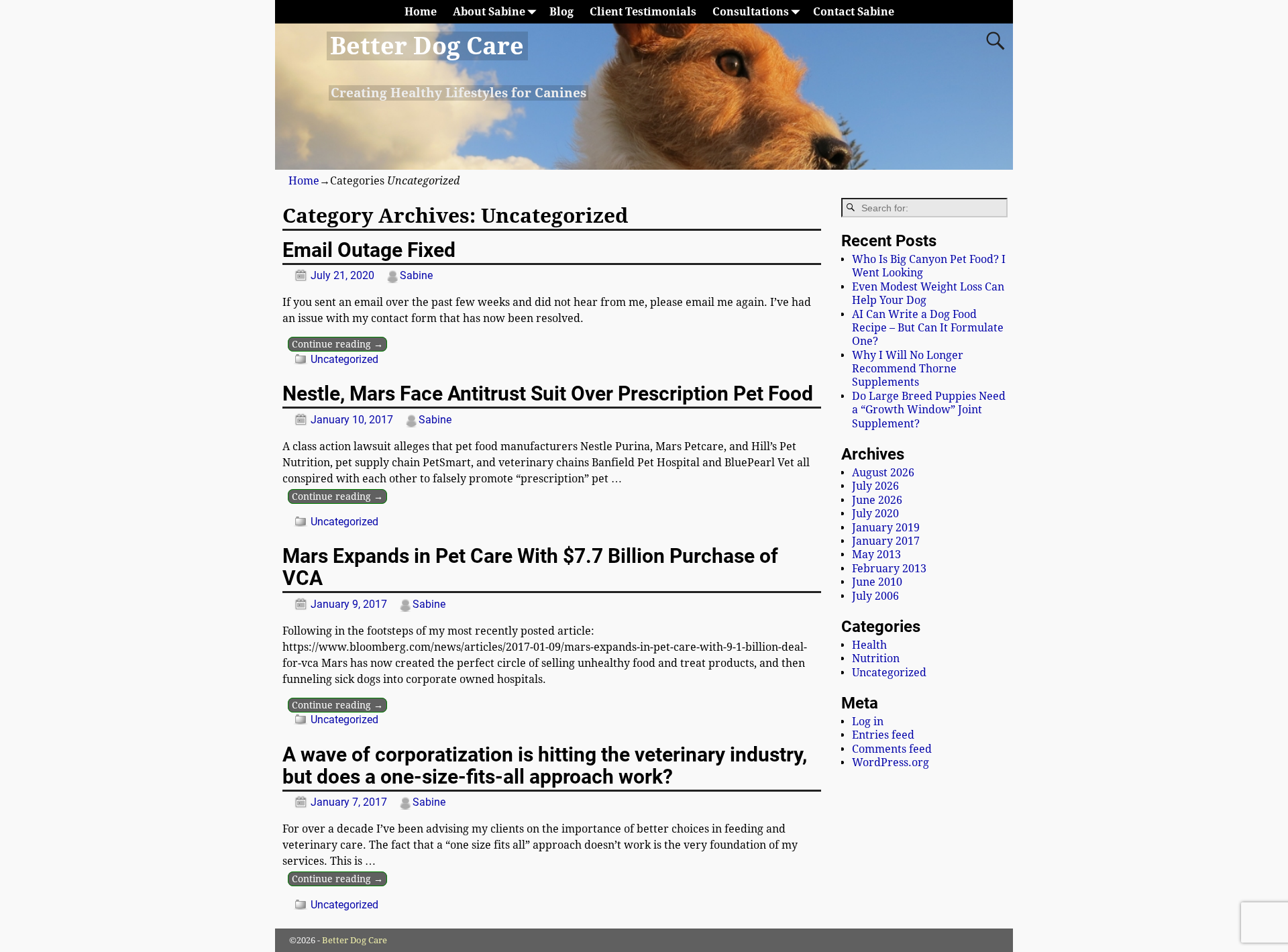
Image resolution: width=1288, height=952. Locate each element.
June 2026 (877, 500)
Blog (561, 11)
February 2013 (889, 568)
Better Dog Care (427, 46)
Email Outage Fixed (368, 250)
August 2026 (883, 472)
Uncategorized (344, 359)
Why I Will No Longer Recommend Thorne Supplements (907, 369)
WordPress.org (890, 762)
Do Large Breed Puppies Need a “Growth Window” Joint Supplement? (929, 410)
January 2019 (886, 527)
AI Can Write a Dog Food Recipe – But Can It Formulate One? (928, 328)
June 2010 (877, 582)
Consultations (750, 11)
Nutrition (876, 658)
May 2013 (876, 554)
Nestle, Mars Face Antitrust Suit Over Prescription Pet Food (547, 393)
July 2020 (875, 513)
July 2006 (875, 596)
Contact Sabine (853, 11)
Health (869, 645)
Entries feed (883, 735)
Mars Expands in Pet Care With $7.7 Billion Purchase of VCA (530, 567)
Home (421, 11)
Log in (867, 721)
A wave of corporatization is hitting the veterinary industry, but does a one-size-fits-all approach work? (544, 765)
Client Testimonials (643, 11)
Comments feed (892, 749)
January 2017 (886, 541)
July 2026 (875, 486)
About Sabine (489, 11)
